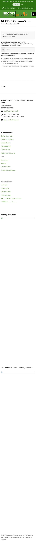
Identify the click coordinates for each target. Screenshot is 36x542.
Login (16, 4)
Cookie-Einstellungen (8, 170)
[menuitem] (5, 1)
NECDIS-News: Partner (9, 202)
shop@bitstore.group (27, 8)
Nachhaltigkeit (6, 195)
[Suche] (26, 14)
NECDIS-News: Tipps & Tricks (11, 199)
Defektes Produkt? (7, 139)
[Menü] (30, 14)
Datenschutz (5, 150)
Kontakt (3, 163)
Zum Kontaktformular (11, 120)
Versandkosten (6, 143)
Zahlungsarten (6, 146)
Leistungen (5, 188)
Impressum (4, 160)
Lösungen (4, 185)
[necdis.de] (15, 14)
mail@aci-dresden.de (11, 111)
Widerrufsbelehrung (8, 153)
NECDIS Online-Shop (16, 21)
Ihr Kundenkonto (7, 136)
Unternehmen (6, 167)
